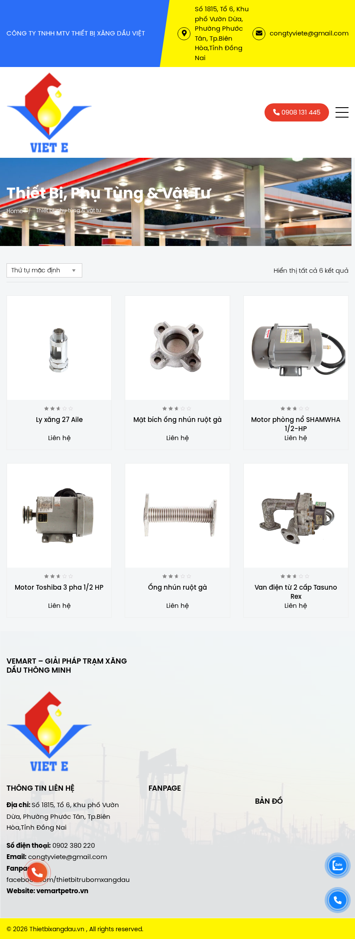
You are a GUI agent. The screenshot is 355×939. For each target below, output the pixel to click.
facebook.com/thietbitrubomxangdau (68, 879)
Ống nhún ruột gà (177, 587)
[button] (342, 112)
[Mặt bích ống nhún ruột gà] (177, 348)
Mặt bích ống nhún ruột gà (177, 419)
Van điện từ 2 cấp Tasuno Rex (296, 592)
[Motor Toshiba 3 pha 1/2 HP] (59, 515)
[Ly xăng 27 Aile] (59, 348)
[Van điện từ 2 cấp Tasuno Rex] (296, 515)
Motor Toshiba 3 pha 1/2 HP (59, 587)
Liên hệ (59, 437)
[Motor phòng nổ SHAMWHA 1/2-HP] (296, 348)
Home (14, 211)
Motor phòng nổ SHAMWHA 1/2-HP (295, 424)
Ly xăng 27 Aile (59, 419)
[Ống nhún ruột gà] (177, 515)
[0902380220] (37, 872)
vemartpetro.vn (62, 891)
